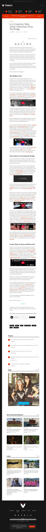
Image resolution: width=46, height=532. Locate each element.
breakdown (11, 325)
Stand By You (12, 187)
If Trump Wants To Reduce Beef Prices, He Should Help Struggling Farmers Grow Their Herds (14, 472)
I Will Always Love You (25, 198)
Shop (9, 370)
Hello (24, 94)
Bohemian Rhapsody (28, 235)
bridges (17, 325)
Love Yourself (12, 94)
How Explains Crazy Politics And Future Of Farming (14, 430)
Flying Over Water (15, 136)
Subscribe (32, 526)
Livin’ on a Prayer (17, 201)
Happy (32, 86)
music (21, 325)
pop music (34, 325)
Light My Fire (12, 174)
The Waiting (27, 135)
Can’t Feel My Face (21, 96)
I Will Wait (20, 251)
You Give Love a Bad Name (27, 188)
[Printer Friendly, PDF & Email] (30, 44)
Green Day (16, 289)
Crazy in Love (24, 216)
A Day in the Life (27, 221)
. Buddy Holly (23, 286)
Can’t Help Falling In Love (23, 126)
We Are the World (31, 88)
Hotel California (20, 171)
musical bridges (27, 325)
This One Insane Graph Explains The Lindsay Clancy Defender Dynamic (31, 490)
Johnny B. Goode (19, 170)
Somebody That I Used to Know (26, 218)
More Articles (32, 317)
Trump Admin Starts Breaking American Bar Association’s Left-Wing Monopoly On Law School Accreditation (14, 491)
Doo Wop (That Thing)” (31, 147)
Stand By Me (17, 173)
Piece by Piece (32, 94)
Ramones (11, 289)
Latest (9, 456)
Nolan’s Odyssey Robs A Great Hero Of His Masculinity (14, 447)
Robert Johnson (29, 283)
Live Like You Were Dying (19, 199)
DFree (30, 38)
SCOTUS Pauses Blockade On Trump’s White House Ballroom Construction (31, 471)
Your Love (24, 130)
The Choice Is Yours (14, 254)
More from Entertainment (15, 415)
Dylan (20, 288)
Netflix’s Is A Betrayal (31, 447)
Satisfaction (25, 114)
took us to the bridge (31, 250)
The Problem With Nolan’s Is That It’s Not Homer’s (31, 430)
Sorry (32, 93)
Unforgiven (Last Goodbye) (15, 257)
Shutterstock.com (33, 38)
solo (11, 327)
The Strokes (22, 289)
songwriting (16, 327)
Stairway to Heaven (14, 235)
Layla (21, 236)
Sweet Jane (22, 148)
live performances (29, 151)
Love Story (21, 197)
